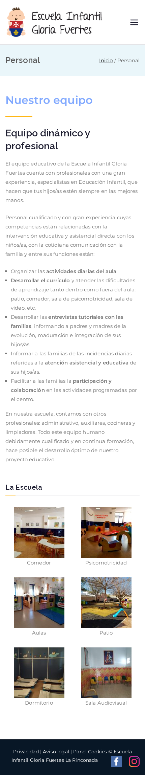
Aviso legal (56, 752)
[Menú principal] (134, 22)
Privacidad (26, 752)
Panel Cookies (90, 752)
